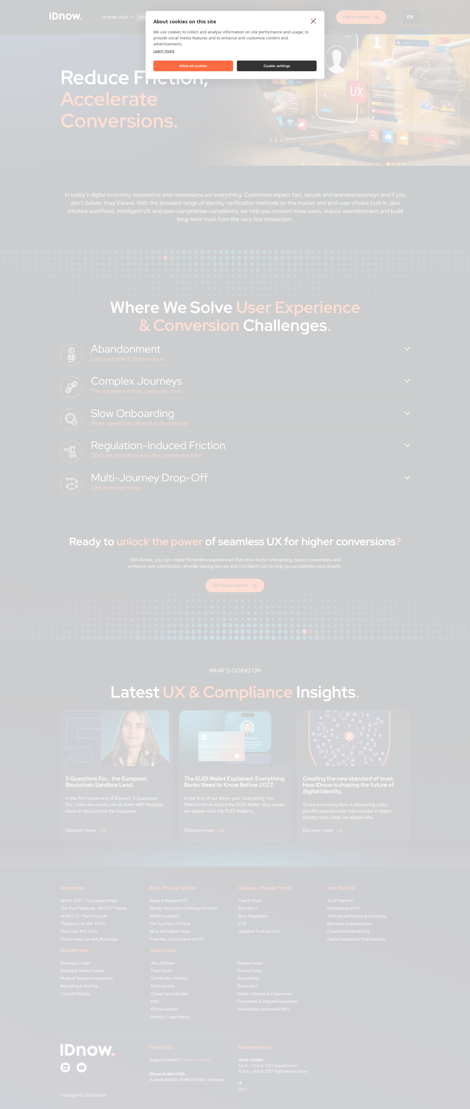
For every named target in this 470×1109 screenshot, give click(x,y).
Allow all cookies (193, 66)
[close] (313, 21)
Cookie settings (277, 66)
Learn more (163, 51)
